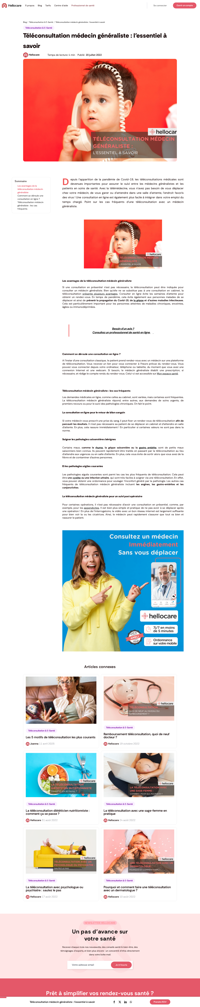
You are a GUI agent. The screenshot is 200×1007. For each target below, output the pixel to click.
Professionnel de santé (82, 5)
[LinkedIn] (125, 1002)
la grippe (139, 300)
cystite (77, 477)
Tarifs (48, 5)
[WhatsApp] (131, 1002)
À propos (29, 5)
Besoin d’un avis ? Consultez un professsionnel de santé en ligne (121, 330)
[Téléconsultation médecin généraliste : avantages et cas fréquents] (123, 220)
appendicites (91, 508)
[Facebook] (114, 1002)
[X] (120, 1002)
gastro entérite (147, 447)
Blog (40, 5)
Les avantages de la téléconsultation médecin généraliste (30, 189)
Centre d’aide (61, 5)
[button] (160, 5)
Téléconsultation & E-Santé (38, 27)
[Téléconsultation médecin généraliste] (123, 531)
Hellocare (34, 54)
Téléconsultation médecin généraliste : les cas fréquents (30, 205)
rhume (99, 447)
